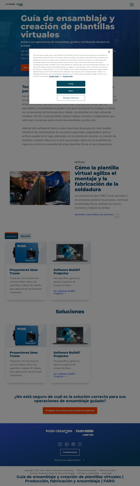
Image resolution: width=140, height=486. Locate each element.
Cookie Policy (54, 76)
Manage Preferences (71, 98)
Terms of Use (68, 76)
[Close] (109, 52)
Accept (70, 84)
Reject (71, 91)
